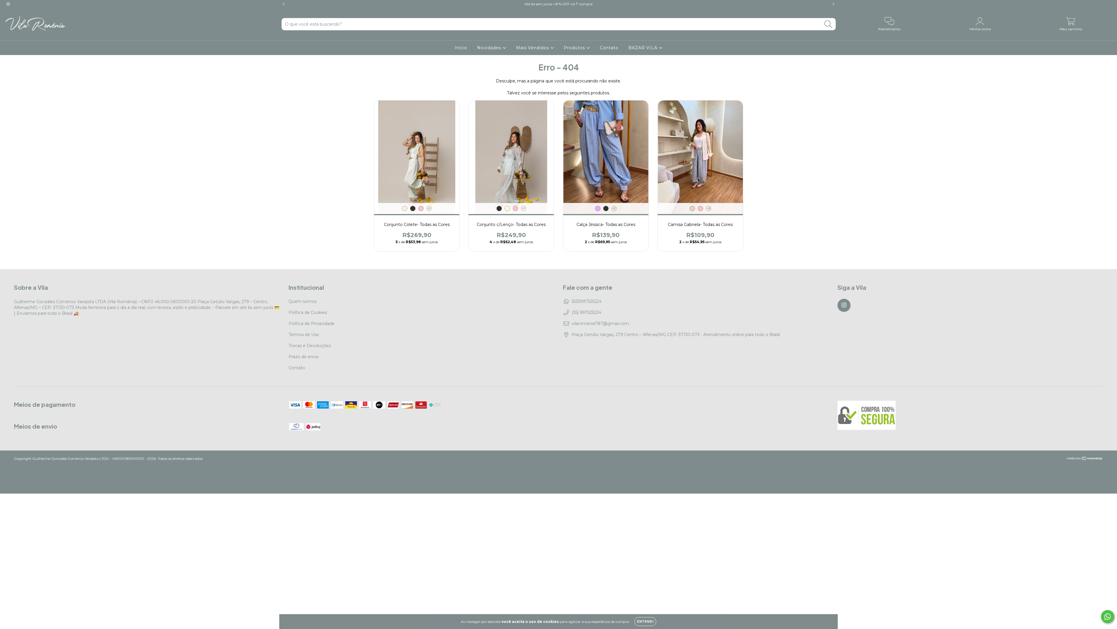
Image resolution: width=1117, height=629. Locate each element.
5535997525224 (587, 301)
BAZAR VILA (643, 47)
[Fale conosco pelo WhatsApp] (1107, 616)
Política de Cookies (308, 312)
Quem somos (302, 301)
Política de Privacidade (312, 323)
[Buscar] (828, 24)
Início (461, 47)
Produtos (575, 47)
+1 (523, 208)
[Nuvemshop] (1085, 459)
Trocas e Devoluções (310, 345)
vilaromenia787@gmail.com (600, 323)
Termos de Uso (304, 334)
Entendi (645, 621)
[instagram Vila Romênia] (8, 4)
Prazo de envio (304, 356)
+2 (429, 208)
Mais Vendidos (533, 47)
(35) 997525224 (586, 312)
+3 (708, 208)
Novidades (490, 47)
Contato (609, 47)
